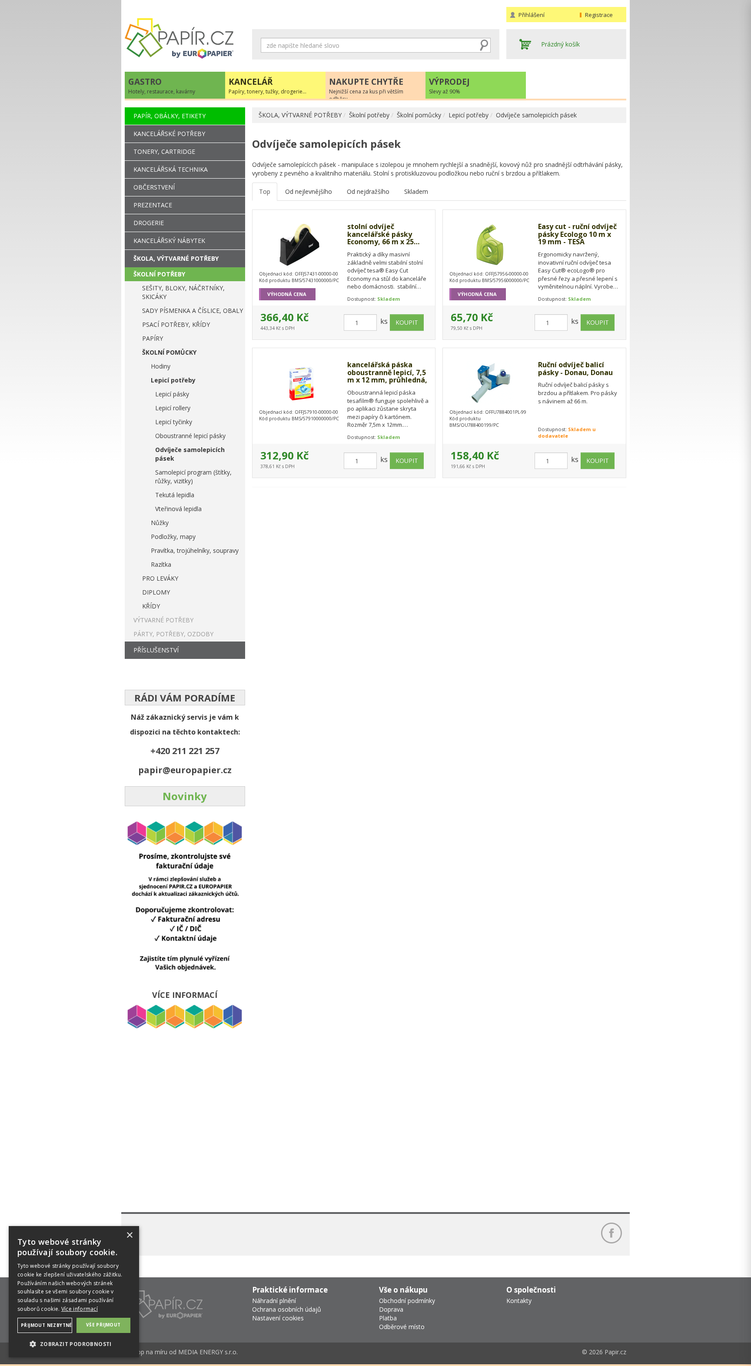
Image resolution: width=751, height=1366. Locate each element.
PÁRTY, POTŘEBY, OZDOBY (173, 634)
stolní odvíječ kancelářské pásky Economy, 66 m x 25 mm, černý (380, 234)
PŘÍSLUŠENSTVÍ (156, 650)
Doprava (391, 1309)
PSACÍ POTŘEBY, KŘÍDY (176, 324)
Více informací (79, 1309)
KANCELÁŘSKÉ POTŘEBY (169, 134)
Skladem (416, 191)
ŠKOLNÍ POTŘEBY (159, 274)
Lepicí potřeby (468, 115)
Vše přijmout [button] (103, 1325)
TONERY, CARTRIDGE (164, 151)
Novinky (185, 796)
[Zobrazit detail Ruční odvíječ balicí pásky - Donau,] (490, 383)
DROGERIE (148, 223)
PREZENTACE (152, 205)
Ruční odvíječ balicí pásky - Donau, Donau (575, 368)
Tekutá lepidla (174, 495)
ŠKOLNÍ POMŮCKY (169, 352)
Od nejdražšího (368, 191)
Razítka (161, 564)
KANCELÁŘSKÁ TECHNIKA (170, 169)
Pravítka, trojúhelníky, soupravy (195, 550)
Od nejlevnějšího (308, 191)
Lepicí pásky (172, 394)
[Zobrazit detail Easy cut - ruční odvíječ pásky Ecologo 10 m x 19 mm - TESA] (490, 244)
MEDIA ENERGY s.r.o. (208, 1352)
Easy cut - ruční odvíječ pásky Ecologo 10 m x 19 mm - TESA (577, 234)
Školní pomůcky (419, 115)
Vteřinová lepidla (178, 509)
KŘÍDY (151, 606)
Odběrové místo (402, 1327)
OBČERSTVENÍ (154, 187)
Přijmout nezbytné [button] (46, 1325)
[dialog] (74, 1291)
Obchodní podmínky (407, 1300)
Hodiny (160, 366)
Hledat (484, 45)
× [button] (129, 1235)
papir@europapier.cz (185, 770)
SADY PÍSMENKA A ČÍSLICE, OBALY (192, 310)
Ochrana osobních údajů (286, 1309)
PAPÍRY (152, 338)
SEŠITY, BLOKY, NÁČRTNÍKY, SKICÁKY (183, 292)
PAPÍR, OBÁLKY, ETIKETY (169, 116)
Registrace (599, 15)
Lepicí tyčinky (173, 422)
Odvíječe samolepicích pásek (536, 115)
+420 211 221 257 (184, 751)
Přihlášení (531, 15)
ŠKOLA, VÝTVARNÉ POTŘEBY (300, 115)
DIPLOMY (156, 592)
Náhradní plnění (274, 1300)
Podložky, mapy (173, 536)
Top (264, 191)
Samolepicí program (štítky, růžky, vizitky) (193, 476)
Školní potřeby (369, 115)
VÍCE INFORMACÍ (184, 995)
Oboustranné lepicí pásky (190, 436)
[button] (73, 1344)
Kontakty (519, 1300)
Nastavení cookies (278, 1318)
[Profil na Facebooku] (611, 1233)
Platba (388, 1318)
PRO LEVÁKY (160, 578)
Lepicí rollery (172, 408)
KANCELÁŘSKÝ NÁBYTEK (169, 240)
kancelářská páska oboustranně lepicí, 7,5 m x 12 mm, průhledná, (387, 372)
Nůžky (160, 522)
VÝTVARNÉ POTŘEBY (163, 620)
